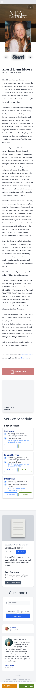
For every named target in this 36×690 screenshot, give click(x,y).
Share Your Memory (13, 582)
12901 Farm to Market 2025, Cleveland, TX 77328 (17, 489)
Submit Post (18, 616)
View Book (9, 552)
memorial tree (27, 354)
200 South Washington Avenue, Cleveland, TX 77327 (18, 441)
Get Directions (11, 446)
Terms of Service (23, 681)
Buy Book (21, 552)
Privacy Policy (12, 681)
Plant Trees (25, 446)
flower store (25, 358)
